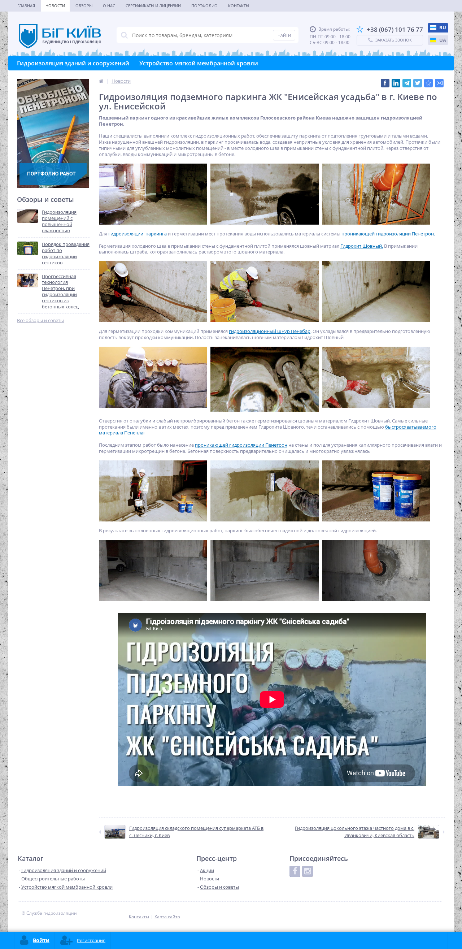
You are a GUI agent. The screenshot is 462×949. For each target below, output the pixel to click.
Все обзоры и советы (40, 320)
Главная (26, 5)
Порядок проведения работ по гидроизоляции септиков (66, 253)
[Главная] (101, 81)
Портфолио (204, 5)
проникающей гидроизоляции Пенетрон (241, 445)
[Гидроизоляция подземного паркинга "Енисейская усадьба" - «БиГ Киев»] (428, 83)
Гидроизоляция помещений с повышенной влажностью (59, 221)
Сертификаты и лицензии (153, 5)
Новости (55, 5)
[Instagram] (307, 871)
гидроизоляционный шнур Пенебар (269, 331)
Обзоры (83, 5)
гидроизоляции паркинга (137, 233)
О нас (109, 5)
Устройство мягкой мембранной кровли (198, 63)
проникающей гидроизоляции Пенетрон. (388, 233)
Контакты (238, 5)
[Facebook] (294, 871)
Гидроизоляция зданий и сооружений (73, 63)
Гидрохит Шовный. (361, 246)
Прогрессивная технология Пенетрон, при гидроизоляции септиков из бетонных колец (60, 291)
